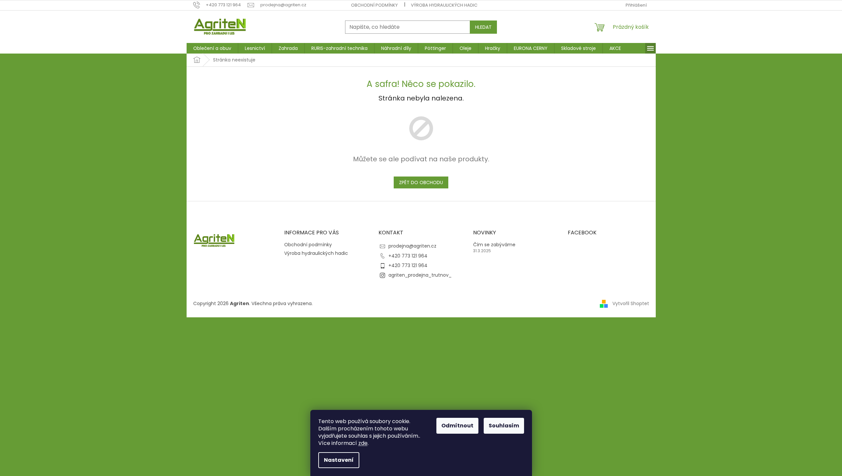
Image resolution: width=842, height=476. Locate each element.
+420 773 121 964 (407, 256)
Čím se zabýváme (494, 245)
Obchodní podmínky (374, 5)
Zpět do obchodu (421, 182)
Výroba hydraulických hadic (444, 5)
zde (363, 443)
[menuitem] (212, 48)
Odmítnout (457, 425)
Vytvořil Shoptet (630, 303)
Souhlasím (504, 425)
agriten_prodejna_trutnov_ (420, 275)
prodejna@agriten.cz (412, 246)
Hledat (483, 27)
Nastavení (339, 460)
